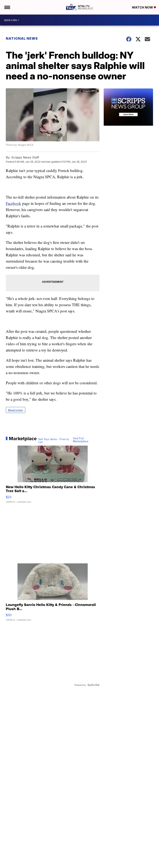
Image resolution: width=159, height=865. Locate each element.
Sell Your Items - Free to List (53, 441)
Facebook (13, 203)
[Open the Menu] (7, 7)
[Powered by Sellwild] (93, 684)
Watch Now (143, 7)
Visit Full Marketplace (80, 440)
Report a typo (15, 410)
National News (22, 38)
